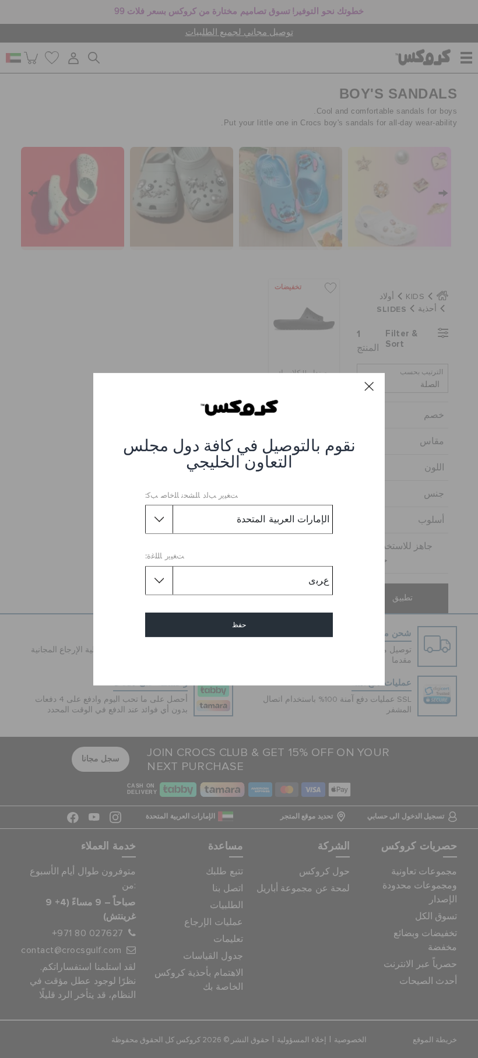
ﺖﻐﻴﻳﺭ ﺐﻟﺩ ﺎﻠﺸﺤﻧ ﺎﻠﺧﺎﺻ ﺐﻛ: (191, 496)
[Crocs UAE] (239, 407)
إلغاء (239, 658)
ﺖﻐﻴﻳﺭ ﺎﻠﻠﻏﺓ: (164, 556)
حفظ (239, 625)
